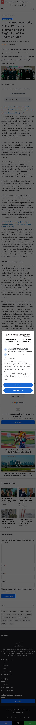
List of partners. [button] (22, 369)
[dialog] (18, 362)
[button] (18, 358)
